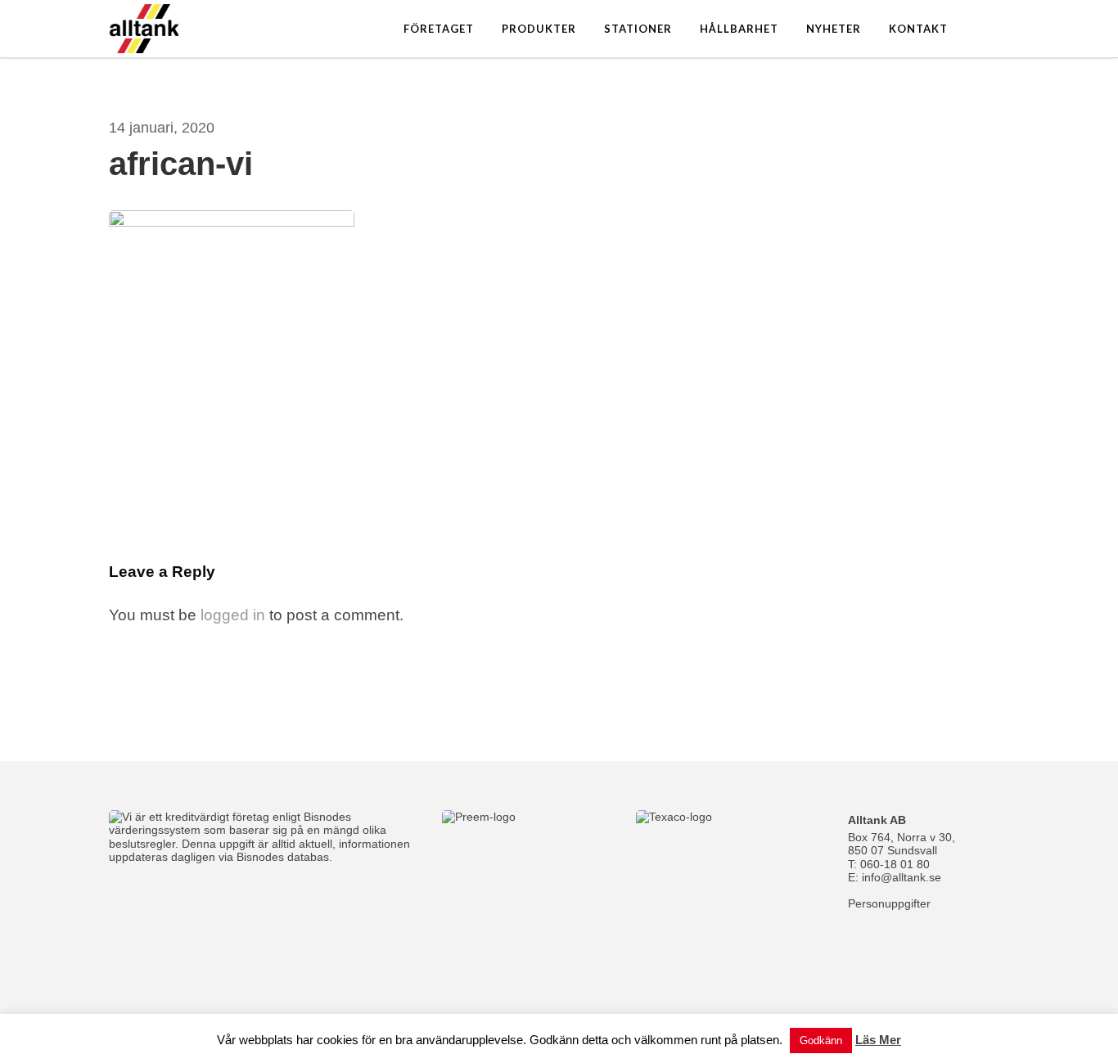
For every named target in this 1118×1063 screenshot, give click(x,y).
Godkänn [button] (821, 1040)
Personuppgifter (889, 903)
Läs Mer (878, 1040)
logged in (233, 615)
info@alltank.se (901, 877)
